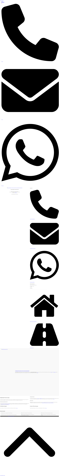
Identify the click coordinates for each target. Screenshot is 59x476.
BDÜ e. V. (16, 192)
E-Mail (38, 398)
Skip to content (1, 0)
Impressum (12, 416)
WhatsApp (41, 398)
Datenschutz (9, 416)
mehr (37, 372)
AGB (13, 416)
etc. (8, 404)
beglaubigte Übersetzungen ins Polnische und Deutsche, (47, 402)
